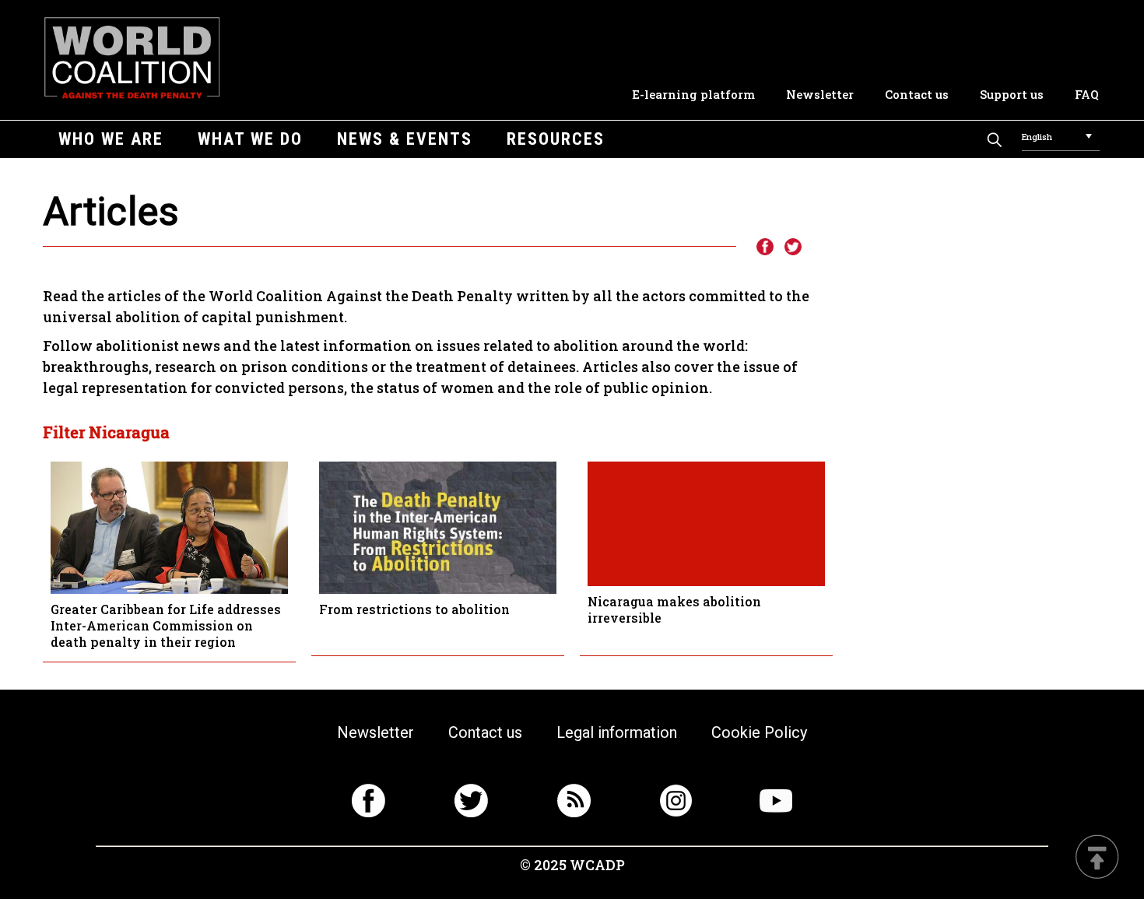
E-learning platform (693, 94)
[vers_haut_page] (1097, 858)
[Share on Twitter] (793, 247)
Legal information (616, 732)
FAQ (1087, 94)
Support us (1012, 94)
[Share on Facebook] (764, 247)
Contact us (917, 94)
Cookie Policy (759, 732)
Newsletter (820, 94)
